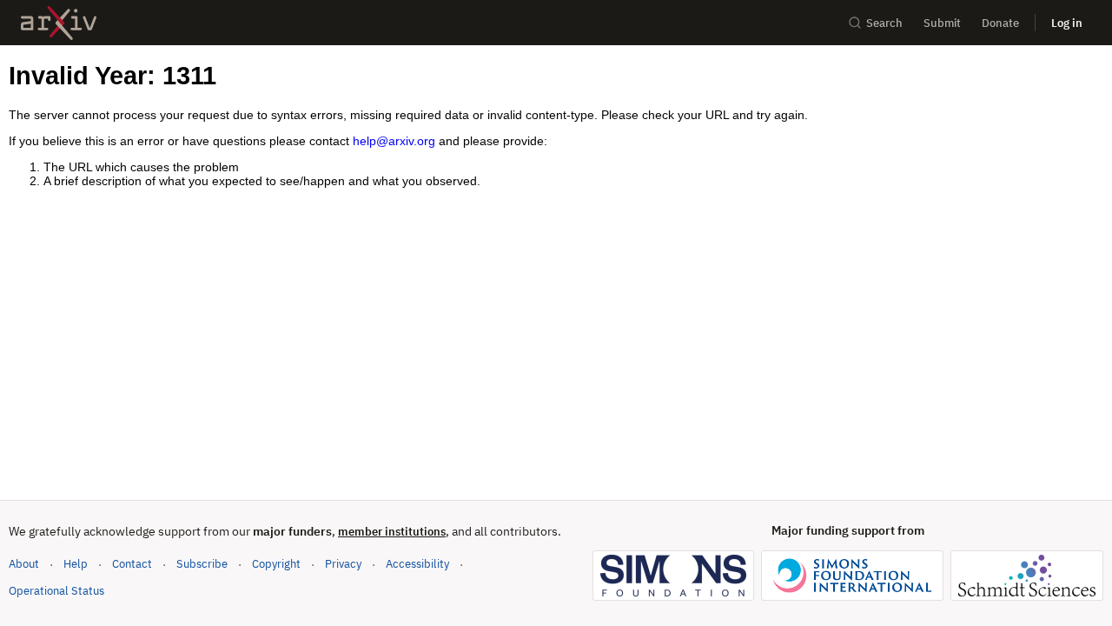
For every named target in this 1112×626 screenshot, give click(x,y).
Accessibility (417, 563)
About (24, 563)
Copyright (276, 563)
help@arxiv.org (394, 141)
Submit (942, 23)
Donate (1000, 23)
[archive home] (58, 23)
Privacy (343, 563)
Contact (132, 563)
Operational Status (56, 590)
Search (884, 23)
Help (75, 563)
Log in (1066, 23)
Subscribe (202, 563)
